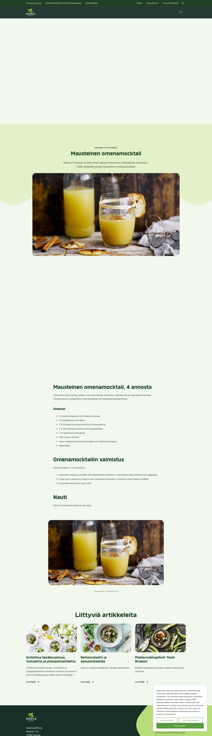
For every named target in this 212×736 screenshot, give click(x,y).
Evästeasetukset (166, 720)
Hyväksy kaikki (180, 726)
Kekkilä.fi (36, 12)
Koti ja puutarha (33, 3)
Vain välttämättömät (190, 720)
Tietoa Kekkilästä (170, 3)
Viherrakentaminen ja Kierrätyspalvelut (63, 3)
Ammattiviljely (91, 3)
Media (139, 3)
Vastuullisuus (152, 3)
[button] (183, 3)
